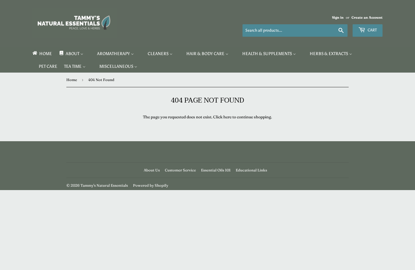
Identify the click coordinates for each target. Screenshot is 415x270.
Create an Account (367, 17)
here (227, 116)
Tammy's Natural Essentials (104, 185)
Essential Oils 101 (216, 170)
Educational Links (251, 170)
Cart (372, 30)
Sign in (338, 17)
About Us (152, 170)
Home (71, 79)
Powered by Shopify (150, 185)
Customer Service (180, 170)
